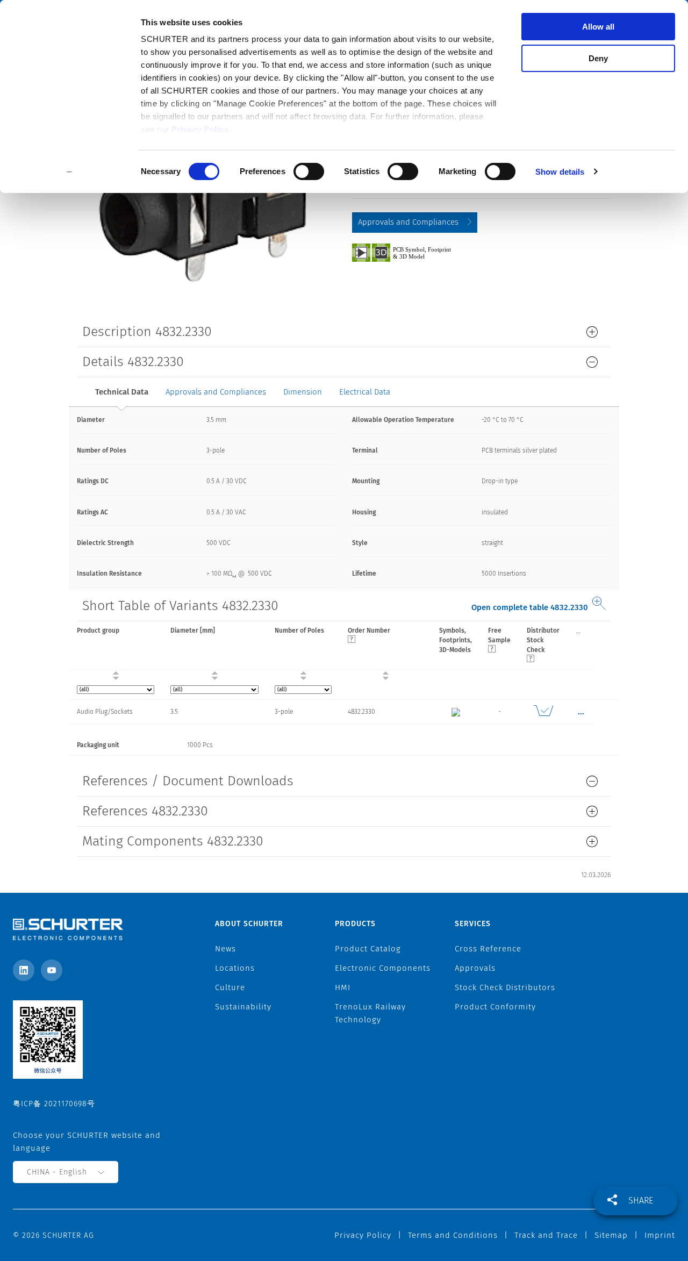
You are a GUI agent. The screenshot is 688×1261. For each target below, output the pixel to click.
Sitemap (611, 1235)
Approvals (475, 968)
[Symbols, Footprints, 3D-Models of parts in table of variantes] (414, 252)
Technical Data (121, 392)
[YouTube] (51, 970)
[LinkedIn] (23, 970)
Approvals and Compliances (408, 222)
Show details (559, 171)
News (225, 949)
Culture (230, 987)
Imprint (659, 1235)
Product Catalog (368, 949)
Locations (235, 968)
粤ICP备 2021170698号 (54, 1103)
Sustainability (243, 1007)
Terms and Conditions (453, 1235)
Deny (598, 58)
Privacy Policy (199, 129)
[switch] (308, 171)
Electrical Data (364, 392)
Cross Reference (488, 949)
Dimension (302, 392)
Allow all (598, 26)
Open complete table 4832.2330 (529, 607)
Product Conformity (495, 1007)
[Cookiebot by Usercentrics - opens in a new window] (70, 172)
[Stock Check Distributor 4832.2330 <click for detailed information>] (543, 711)
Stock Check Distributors (505, 987)
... (578, 630)
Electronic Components (383, 968)
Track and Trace (546, 1235)
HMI (342, 987)
